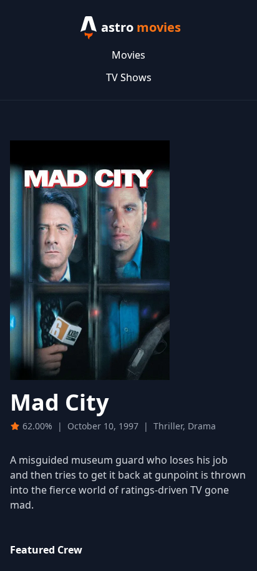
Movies (128, 55)
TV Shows (129, 77)
